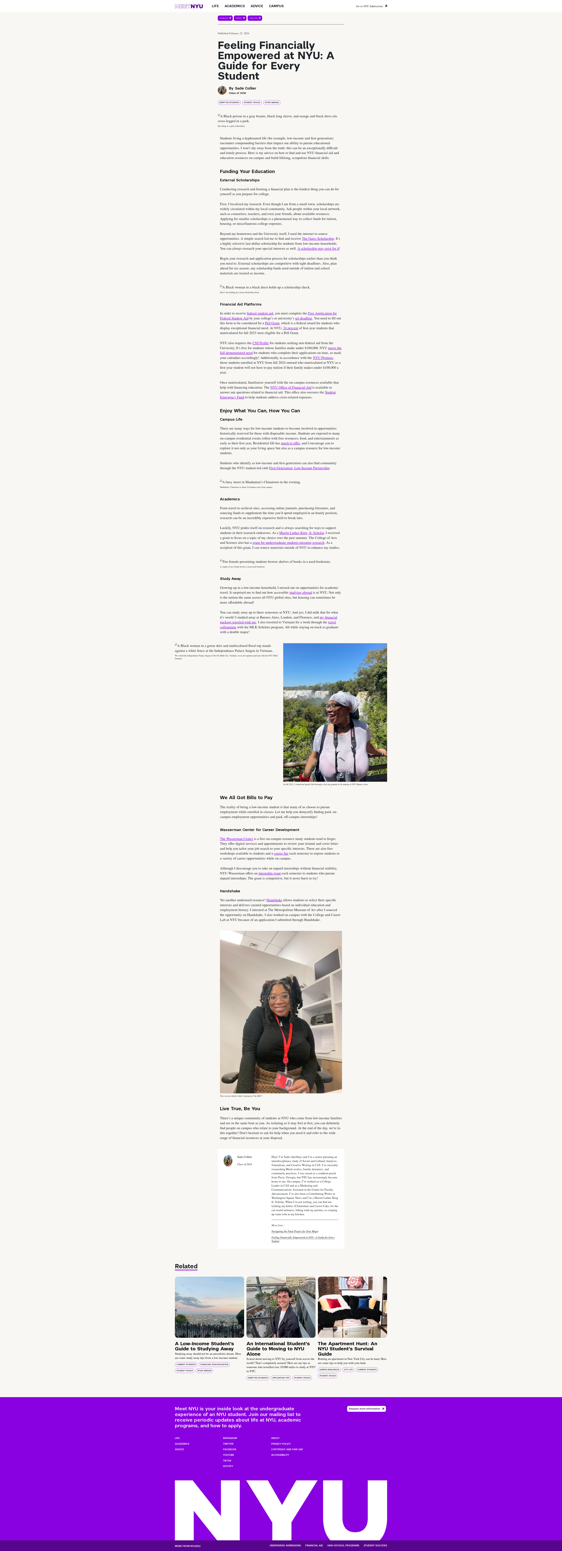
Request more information (364, 1408)
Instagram (230, 1438)
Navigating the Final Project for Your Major (294, 1231)
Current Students (186, 1364)
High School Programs (343, 1545)
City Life (348, 1369)
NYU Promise (323, 357)
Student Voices (252, 102)
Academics (235, 6)
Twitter (239, 18)
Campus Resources (329, 1369)
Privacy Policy (281, 1443)
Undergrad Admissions (285, 1545)
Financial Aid (314, 1545)
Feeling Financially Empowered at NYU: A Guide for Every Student (303, 1239)
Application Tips (281, 1378)
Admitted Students (229, 102)
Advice (257, 6)
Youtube (228, 1455)
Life (215, 6)
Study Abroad (272, 102)
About (275, 1438)
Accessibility (280, 1455)
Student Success (375, 1545)
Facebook (224, 18)
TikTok (227, 1460)
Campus (276, 6)
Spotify (228, 1466)
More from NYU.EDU (188, 1546)
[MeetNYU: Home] (189, 6)
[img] (209, 1307)
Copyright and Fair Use (287, 1449)
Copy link (253, 19)
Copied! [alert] (254, 22)
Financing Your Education (214, 1364)
